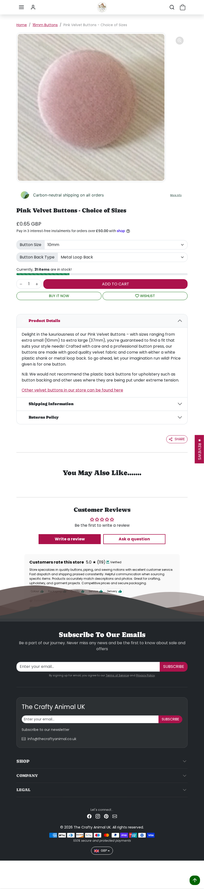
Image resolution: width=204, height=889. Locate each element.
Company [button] (27, 775)
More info (176, 194)
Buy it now (59, 295)
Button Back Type (37, 257)
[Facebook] (89, 816)
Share (180, 439)
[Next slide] (181, 481)
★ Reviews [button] (200, 449)
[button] (21, 7)
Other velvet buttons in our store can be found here (72, 390)
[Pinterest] (106, 816)
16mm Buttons (45, 24)
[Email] (114, 816)
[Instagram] (98, 816)
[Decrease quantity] (20, 284)
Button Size (30, 245)
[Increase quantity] (36, 284)
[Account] (33, 7)
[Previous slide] (22, 481)
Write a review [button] (70, 539)
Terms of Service (117, 675)
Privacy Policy (145, 675)
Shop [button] (22, 761)
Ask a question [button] (134, 539)
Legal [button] (23, 789)
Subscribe (173, 666)
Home (21, 24)
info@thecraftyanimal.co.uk (52, 738)
